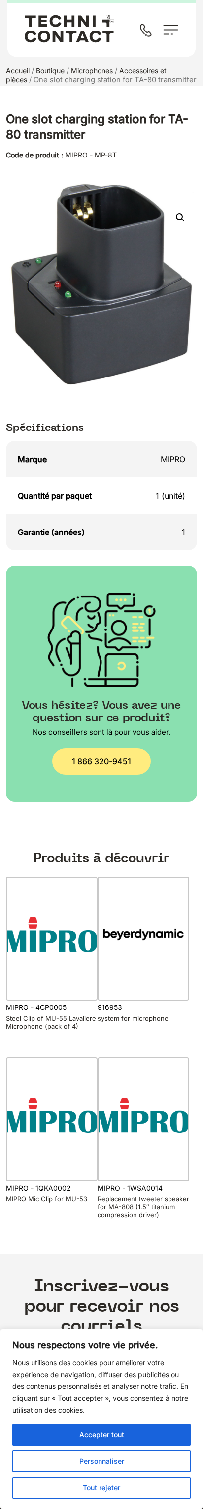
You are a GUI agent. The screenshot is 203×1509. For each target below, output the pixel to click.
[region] (101, 1419)
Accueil (18, 70)
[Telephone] (148, 31)
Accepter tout (101, 1434)
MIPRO (173, 459)
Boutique (50, 70)
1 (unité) (170, 496)
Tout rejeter (101, 1487)
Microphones (92, 70)
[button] (180, 217)
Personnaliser (101, 1461)
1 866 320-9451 (101, 761)
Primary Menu (170, 30)
